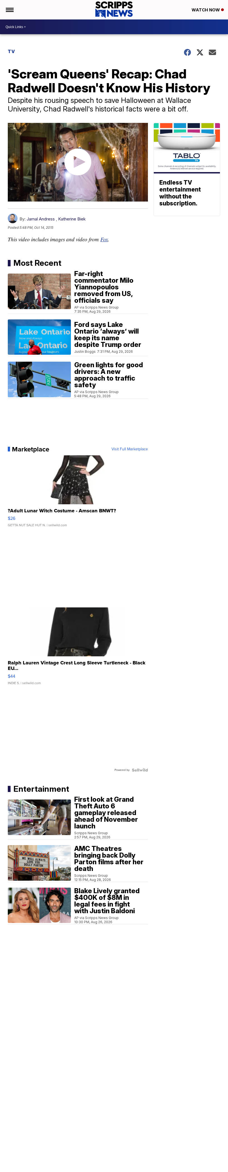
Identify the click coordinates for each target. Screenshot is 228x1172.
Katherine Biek (72, 219)
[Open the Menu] (9, 9)
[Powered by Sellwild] (140, 770)
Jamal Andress (41, 219)
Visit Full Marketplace (129, 449)
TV (11, 51)
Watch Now (206, 10)
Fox (104, 239)
